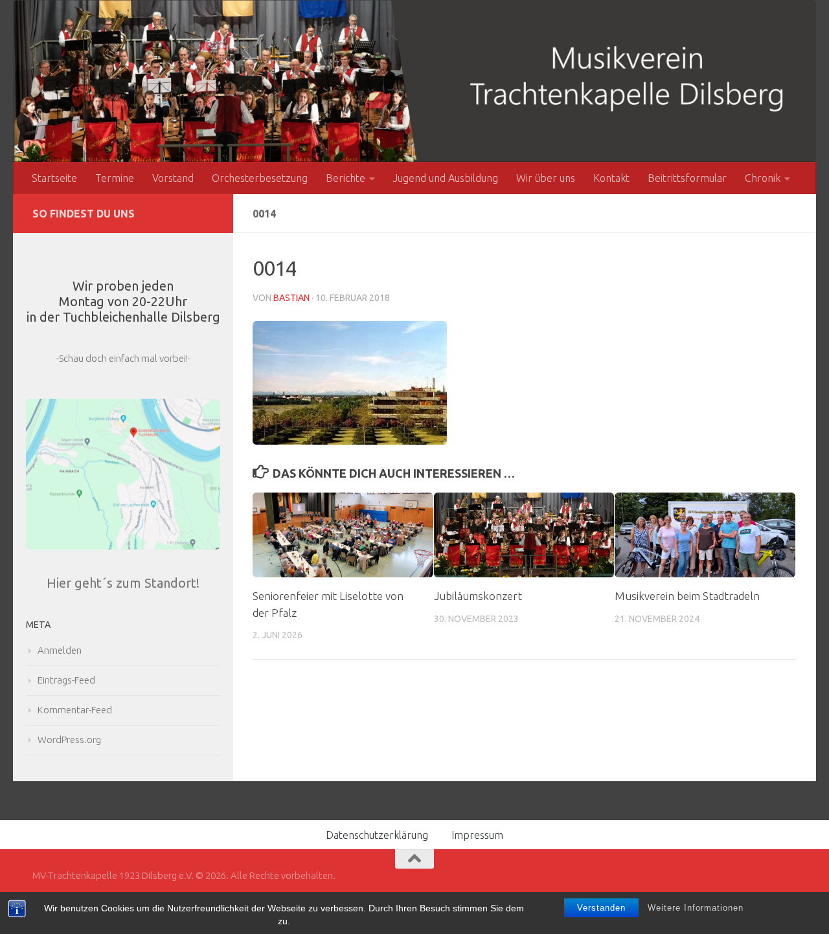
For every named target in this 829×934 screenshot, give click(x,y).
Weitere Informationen (696, 908)
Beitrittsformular (687, 178)
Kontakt (611, 178)
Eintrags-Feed (66, 679)
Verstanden (601, 908)
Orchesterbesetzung (260, 178)
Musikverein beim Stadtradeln (687, 596)
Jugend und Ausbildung (445, 178)
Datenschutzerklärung (377, 835)
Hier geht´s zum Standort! (123, 582)
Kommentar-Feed (75, 709)
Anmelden (60, 650)
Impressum (477, 835)
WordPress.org (69, 739)
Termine (114, 178)
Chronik (762, 178)
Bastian (291, 298)
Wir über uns (545, 178)
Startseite (54, 178)
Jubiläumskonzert (478, 596)
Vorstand (173, 178)
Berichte (345, 178)
